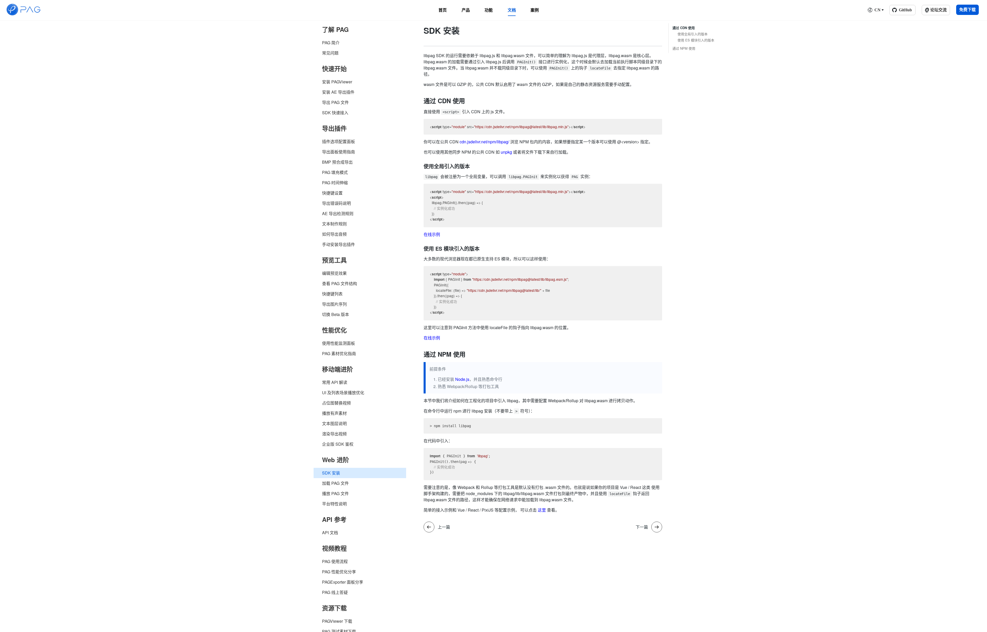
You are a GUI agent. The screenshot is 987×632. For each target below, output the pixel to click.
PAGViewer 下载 (337, 621)
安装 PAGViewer (337, 82)
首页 (442, 10)
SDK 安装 (331, 473)
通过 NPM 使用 (683, 48)
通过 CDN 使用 (683, 28)
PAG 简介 (331, 43)
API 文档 (330, 533)
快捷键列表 (332, 294)
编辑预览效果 (334, 273)
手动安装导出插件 (338, 244)
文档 (512, 10)
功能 (489, 10)
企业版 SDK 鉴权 (337, 444)
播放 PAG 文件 (335, 493)
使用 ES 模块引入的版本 (696, 40)
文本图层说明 (334, 423)
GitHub (905, 10)
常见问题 (330, 53)
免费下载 (967, 9)
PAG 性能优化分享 (339, 572)
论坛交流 (938, 10)
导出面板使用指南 (338, 152)
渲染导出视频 (334, 434)
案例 (535, 10)
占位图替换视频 (336, 403)
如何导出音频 (334, 234)
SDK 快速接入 (335, 113)
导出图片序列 (334, 304)
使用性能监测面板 (338, 343)
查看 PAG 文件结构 (339, 283)
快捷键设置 (332, 193)
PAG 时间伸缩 (335, 183)
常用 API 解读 (334, 382)
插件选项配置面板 (338, 141)
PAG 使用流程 (335, 561)
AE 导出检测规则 (337, 213)
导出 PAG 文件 (335, 102)
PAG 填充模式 (335, 172)
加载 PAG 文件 (335, 483)
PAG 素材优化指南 (339, 353)
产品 (466, 10)
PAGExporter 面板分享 (342, 582)
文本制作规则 (334, 224)
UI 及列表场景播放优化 (343, 393)
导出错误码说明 (336, 203)
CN (877, 10)
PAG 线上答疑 (335, 592)
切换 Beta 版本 (335, 314)
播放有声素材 (334, 413)
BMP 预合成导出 (337, 162)
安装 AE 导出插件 (338, 92)
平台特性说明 (334, 504)
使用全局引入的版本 (693, 34)
